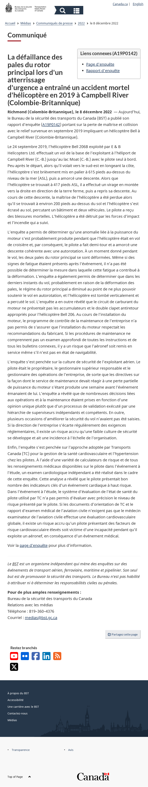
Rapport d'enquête (103, 70)
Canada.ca (120, 4)
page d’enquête (34, 545)
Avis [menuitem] (70, 750)
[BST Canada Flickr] (25, 656)
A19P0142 (51, 124)
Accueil (10, 23)
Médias (25, 23)
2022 (81, 23)
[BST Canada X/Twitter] (14, 667)
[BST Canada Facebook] (36, 656)
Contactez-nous (18, 713)
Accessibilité (16, 700)
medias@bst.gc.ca (41, 617)
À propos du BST (18, 693)
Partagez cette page (125, 634)
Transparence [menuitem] (21, 750)
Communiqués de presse (54, 23)
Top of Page (16, 777)
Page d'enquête (100, 64)
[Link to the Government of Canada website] (93, 776)
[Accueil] (26, 7)
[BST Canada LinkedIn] (46, 656)
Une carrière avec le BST (23, 706)
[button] (69, 10)
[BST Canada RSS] (57, 656)
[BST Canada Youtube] (14, 656)
